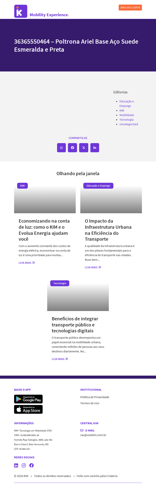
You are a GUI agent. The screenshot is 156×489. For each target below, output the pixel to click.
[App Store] (28, 409)
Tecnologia (126, 119)
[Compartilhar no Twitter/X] (83, 147)
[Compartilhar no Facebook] (72, 147)
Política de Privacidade (94, 397)
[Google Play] (28, 398)
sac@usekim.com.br (93, 435)
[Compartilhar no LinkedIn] (94, 147)
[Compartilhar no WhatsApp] (61, 147)
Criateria (111, 476)
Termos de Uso (89, 403)
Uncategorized (128, 124)
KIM (121, 110)
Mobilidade (126, 115)
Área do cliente (130, 7)
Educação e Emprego (98, 185)
